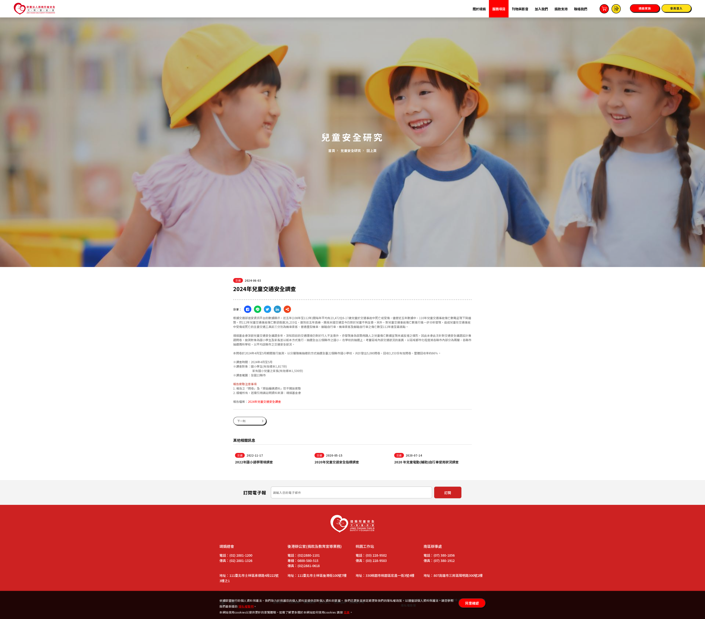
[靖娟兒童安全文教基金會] (352, 524)
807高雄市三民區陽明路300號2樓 (458, 575)
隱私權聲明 (246, 606)
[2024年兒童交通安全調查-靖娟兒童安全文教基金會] (247, 309)
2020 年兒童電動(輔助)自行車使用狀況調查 (426, 462)
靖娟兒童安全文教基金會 (34, 9)
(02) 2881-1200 (240, 555)
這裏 (347, 612)
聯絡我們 (580, 8)
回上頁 (371, 150)
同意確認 (472, 603)
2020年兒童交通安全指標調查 (336, 462)
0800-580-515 (307, 560)
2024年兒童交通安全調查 (264, 401)
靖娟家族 (645, 8)
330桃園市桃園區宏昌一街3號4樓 (390, 575)
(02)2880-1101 (308, 555)
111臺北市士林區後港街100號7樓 (322, 575)
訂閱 (447, 492)
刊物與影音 (520, 8)
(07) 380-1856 (444, 555)
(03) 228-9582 (376, 555)
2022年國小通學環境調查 (254, 462)
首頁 (331, 150)
